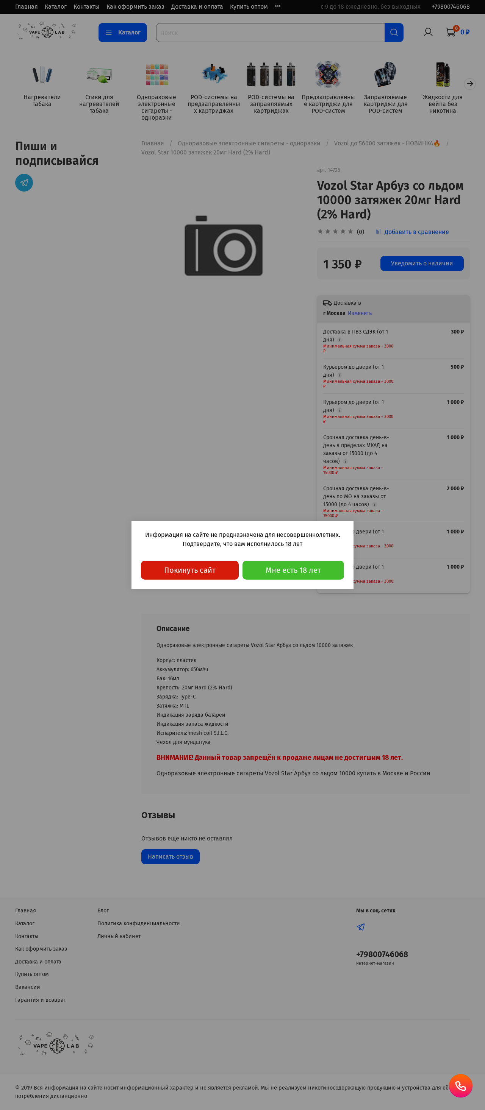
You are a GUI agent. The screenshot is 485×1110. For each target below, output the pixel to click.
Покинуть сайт (190, 570)
